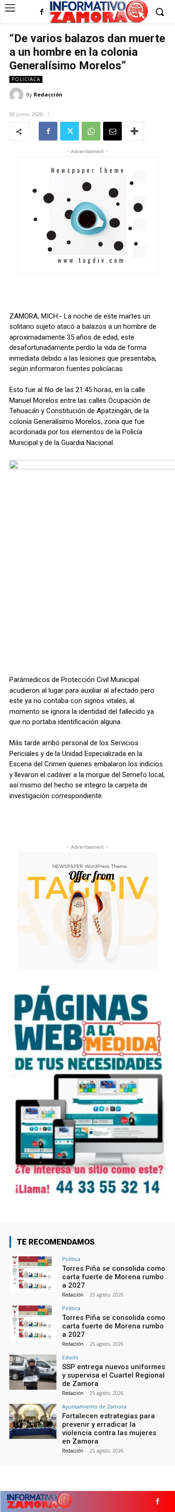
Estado (70, 1357)
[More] (134, 131)
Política (71, 1258)
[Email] (112, 131)
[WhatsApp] (91, 131)
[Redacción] (17, 95)
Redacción (48, 94)
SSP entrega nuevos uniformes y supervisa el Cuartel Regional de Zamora (113, 1375)
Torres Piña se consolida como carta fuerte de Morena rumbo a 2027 (113, 1277)
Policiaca (26, 79)
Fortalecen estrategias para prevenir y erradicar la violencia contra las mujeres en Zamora (109, 1428)
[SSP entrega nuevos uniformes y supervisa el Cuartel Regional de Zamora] (32, 1372)
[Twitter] (69, 131)
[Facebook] (42, 12)
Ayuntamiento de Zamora (94, 1406)
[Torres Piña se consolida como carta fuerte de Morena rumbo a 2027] (32, 1273)
